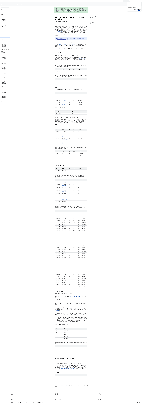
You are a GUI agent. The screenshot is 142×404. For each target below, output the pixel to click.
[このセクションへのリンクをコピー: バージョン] (60, 372)
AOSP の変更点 (74, 11)
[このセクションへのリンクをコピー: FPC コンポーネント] (62, 146)
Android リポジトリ (13, 392)
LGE (66, 368)
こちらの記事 (57, 310)
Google (62, 368)
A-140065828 (64, 98)
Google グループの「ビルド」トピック (59, 398)
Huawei (65, 368)
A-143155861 (63, 104)
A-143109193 (63, 102)
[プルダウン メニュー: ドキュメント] (11, 1)
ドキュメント (58, 14)
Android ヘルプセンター (101, 392)
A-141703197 (63, 71)
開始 (139, 9)
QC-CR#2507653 (64, 199)
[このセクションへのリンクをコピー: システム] (59, 87)
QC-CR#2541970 (64, 188)
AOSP (55, 14)
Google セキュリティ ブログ (58, 395)
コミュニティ (17, 402)
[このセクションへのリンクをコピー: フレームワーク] (61, 64)
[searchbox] (5, 7)
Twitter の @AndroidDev (57, 393)
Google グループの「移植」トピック (59, 399)
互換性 (21, 4)
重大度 (84, 58)
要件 (11, 393)
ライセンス (23, 402)
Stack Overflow (100, 398)
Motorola (69, 368)
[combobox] (126, 1)
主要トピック (17, 4)
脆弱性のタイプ (81, 58)
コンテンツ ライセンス (66, 385)
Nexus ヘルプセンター (100, 394)
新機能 (1, 4)
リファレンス (37, 4)
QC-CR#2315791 (64, 191)
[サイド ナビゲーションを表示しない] (9, 402)
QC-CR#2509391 (64, 202)
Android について (13, 402)
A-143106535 (64, 100)
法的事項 (21, 402)
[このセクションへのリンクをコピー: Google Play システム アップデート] (68, 107)
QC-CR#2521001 (64, 182)
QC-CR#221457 (64, 185)
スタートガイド (6, 4)
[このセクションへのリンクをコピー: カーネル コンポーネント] (64, 124)
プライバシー (27, 402)
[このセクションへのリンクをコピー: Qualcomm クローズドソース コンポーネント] (71, 204)
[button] (4, 11)
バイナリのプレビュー (13, 395)
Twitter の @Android (57, 392)
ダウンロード (12, 394)
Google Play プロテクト (74, 44)
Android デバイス (26, 4)
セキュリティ (11, 4)
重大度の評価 (60, 31)
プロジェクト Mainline (58, 108)
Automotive (32, 4)
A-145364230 (64, 81)
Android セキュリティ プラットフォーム (63, 44)
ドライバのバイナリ (13, 398)
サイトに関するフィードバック (33, 402)
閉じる (135, 9)
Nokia (71, 368)
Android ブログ (56, 394)
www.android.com (100, 395)
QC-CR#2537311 (64, 196)
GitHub (11, 399)
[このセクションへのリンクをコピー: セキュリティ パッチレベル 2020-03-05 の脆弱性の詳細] (78, 117)
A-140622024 (64, 96)
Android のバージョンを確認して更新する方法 (76, 296)
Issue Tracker (99, 399)
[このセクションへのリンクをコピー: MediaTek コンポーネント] (64, 165)
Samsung (74, 368)
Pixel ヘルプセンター (100, 393)
